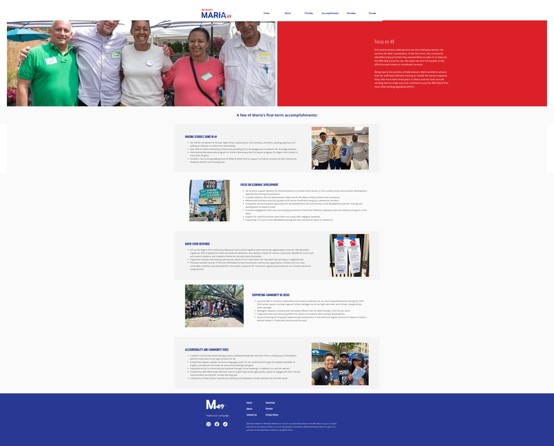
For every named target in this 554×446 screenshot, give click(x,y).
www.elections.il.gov (323, 427)
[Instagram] (208, 424)
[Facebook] (217, 424)
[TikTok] (225, 424)
